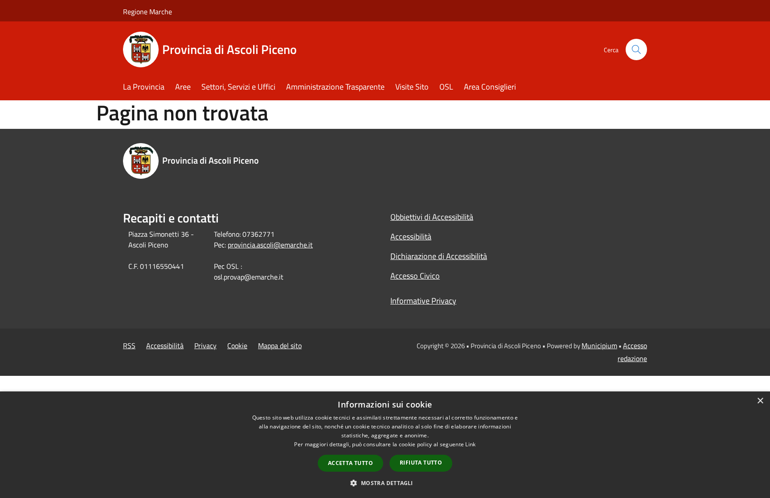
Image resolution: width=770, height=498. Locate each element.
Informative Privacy (423, 301)
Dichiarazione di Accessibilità (438, 256)
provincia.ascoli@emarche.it (270, 244)
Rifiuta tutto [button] (421, 462)
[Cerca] (636, 49)
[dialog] (385, 444)
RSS (129, 345)
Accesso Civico (415, 276)
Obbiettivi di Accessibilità (431, 217)
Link (470, 444)
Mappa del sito (280, 345)
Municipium (599, 345)
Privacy (205, 345)
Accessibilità (410, 236)
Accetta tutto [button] (350, 463)
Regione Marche (147, 11)
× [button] (760, 401)
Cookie (237, 345)
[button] (385, 482)
